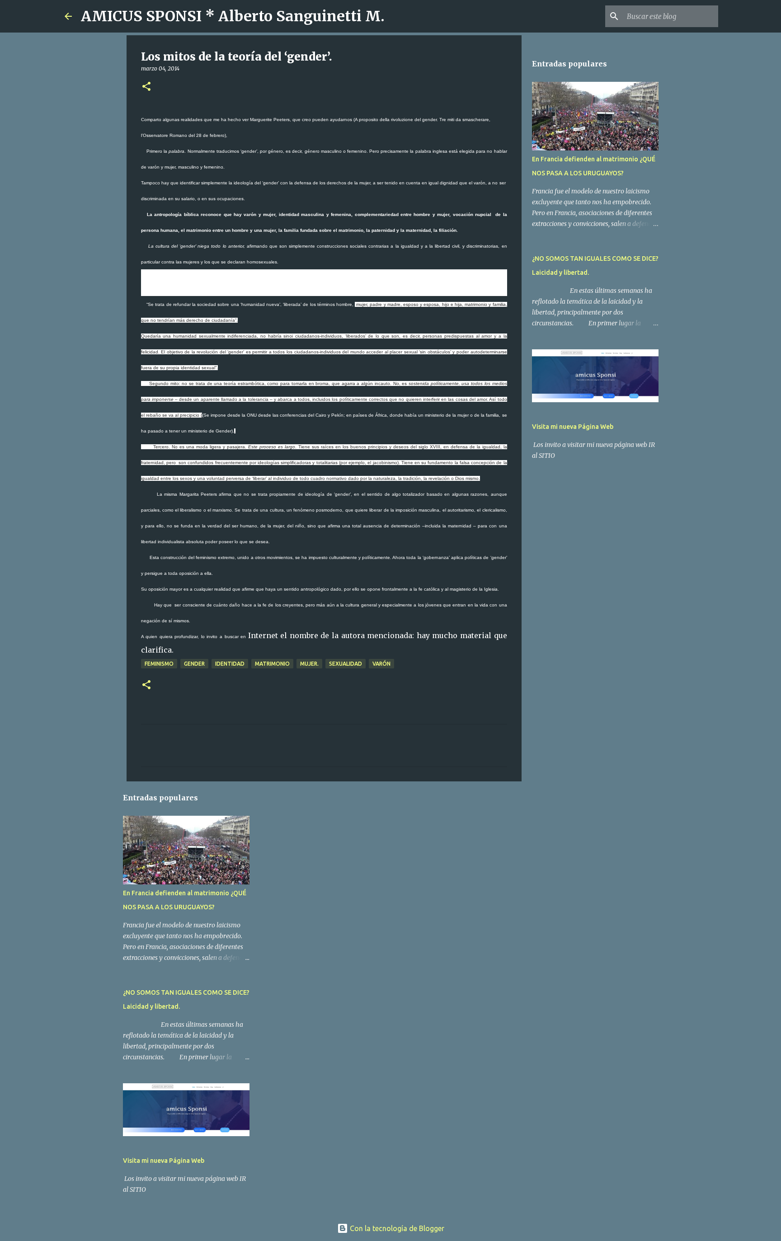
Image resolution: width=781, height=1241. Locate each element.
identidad (230, 664)
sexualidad (345, 664)
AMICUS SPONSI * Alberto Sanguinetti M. (233, 16)
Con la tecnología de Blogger (396, 1228)
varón (381, 664)
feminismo (159, 664)
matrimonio (272, 664)
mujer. (309, 664)
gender (194, 664)
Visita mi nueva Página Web (163, 1160)
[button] (146, 87)
